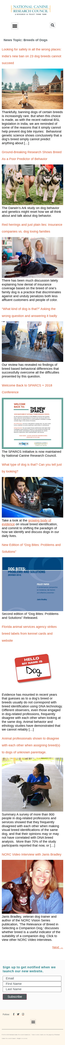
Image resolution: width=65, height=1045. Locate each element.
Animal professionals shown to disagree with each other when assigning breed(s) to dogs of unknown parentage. (31, 745)
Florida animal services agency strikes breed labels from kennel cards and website (29, 633)
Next (57, 947)
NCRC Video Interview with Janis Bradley (31, 854)
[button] (15, 26)
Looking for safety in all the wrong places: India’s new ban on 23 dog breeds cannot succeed (31, 56)
